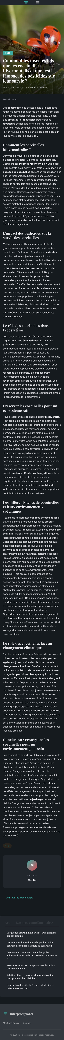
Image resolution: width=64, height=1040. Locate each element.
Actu (8, 53)
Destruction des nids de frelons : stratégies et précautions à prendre (30, 987)
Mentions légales (11, 1023)
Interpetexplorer (21, 1014)
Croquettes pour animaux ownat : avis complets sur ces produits (31, 934)
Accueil (6, 99)
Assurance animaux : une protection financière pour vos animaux (31, 967)
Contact (27, 1023)
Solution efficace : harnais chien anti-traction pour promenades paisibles (30, 977)
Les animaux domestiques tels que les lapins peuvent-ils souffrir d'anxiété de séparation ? (30, 944)
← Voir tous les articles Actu (18, 897)
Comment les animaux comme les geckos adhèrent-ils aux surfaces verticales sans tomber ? (32, 955)
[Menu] (38, 2)
